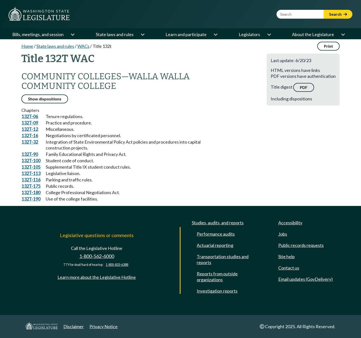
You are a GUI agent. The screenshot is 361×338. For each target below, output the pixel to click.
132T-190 (31, 199)
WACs (83, 46)
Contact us (288, 267)
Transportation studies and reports (223, 259)
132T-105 (31, 167)
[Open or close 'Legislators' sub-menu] (269, 34)
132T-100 (31, 160)
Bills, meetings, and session (38, 34)
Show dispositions (44, 98)
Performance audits (216, 234)
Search (335, 14)
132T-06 (30, 116)
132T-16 (30, 135)
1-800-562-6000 (96, 256)
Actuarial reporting (215, 245)
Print (328, 46)
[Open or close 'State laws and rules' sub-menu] (142, 34)
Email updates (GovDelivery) (305, 279)
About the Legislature (313, 34)
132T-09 (30, 122)
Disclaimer (73, 326)
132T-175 (31, 186)
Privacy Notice (103, 326)
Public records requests (301, 245)
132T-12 (30, 129)
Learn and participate (186, 34)
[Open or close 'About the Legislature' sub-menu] (342, 34)
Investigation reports (217, 291)
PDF (303, 87)
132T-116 (31, 179)
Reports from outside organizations (217, 276)
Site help (286, 256)
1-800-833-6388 (117, 265)
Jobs (282, 234)
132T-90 (30, 154)
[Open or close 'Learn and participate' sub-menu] (215, 34)
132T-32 (30, 142)
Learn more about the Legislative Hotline (96, 277)
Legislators (249, 34)
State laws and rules (115, 34)
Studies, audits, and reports (218, 222)
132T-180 (31, 192)
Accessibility (290, 222)
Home (27, 46)
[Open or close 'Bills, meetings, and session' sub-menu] (72, 34)
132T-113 (31, 173)
